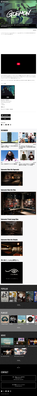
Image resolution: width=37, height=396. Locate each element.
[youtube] (8, 125)
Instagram (11, 109)
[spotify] (1, 125)
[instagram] (10, 125)
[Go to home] (4, 1)
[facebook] (6, 125)
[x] (4, 125)
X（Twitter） (7, 109)
